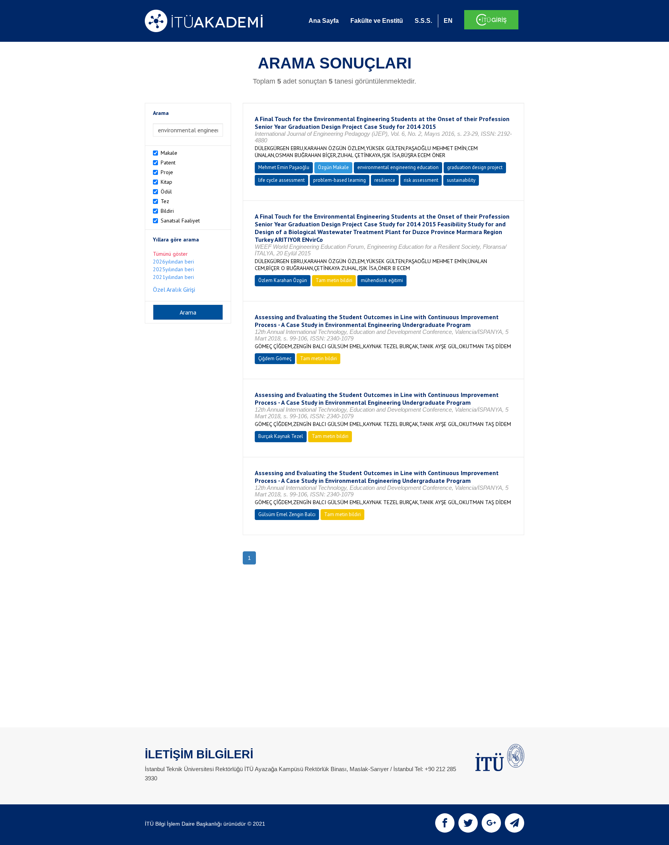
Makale (169, 152)
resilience (384, 180)
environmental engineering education (398, 167)
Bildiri (167, 210)
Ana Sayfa (324, 20)
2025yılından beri (173, 269)
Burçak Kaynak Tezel (280, 436)
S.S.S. (423, 20)
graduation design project (475, 167)
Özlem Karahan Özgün (282, 280)
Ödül (166, 191)
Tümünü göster (170, 253)
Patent (168, 162)
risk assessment (421, 180)
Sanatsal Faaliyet (180, 220)
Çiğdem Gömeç (275, 358)
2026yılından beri (173, 261)
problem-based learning (339, 180)
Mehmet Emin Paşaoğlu (283, 167)
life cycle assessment (281, 180)
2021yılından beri (173, 277)
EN (448, 20)
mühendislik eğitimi (382, 280)
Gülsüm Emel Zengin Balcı (287, 514)
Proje (167, 172)
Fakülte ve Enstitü (376, 20)
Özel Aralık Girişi (174, 289)
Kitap (166, 181)
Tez (165, 201)
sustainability (461, 180)
